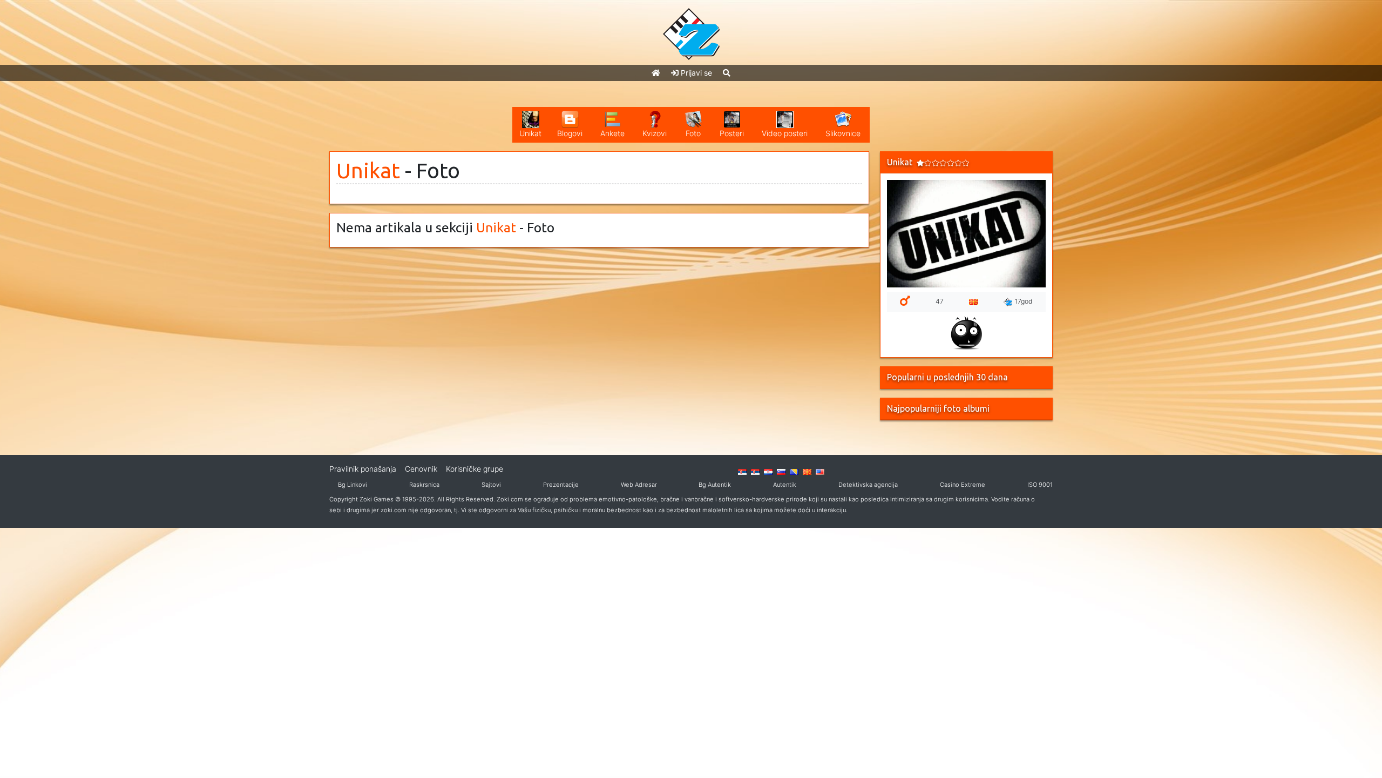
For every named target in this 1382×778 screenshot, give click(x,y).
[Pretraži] (726, 72)
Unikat (368, 170)
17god (1024, 301)
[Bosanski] (794, 471)
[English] (820, 471)
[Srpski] (755, 471)
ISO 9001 (1040, 484)
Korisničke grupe (474, 468)
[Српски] (742, 471)
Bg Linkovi (352, 484)
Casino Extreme (962, 484)
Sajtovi (491, 484)
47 (940, 301)
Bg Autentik (715, 484)
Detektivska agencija (868, 484)
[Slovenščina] (781, 471)
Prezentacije (561, 484)
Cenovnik (421, 468)
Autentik (784, 484)
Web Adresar (639, 484)
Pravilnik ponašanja (362, 468)
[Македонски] (807, 471)
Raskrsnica (424, 484)
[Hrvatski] (768, 471)
